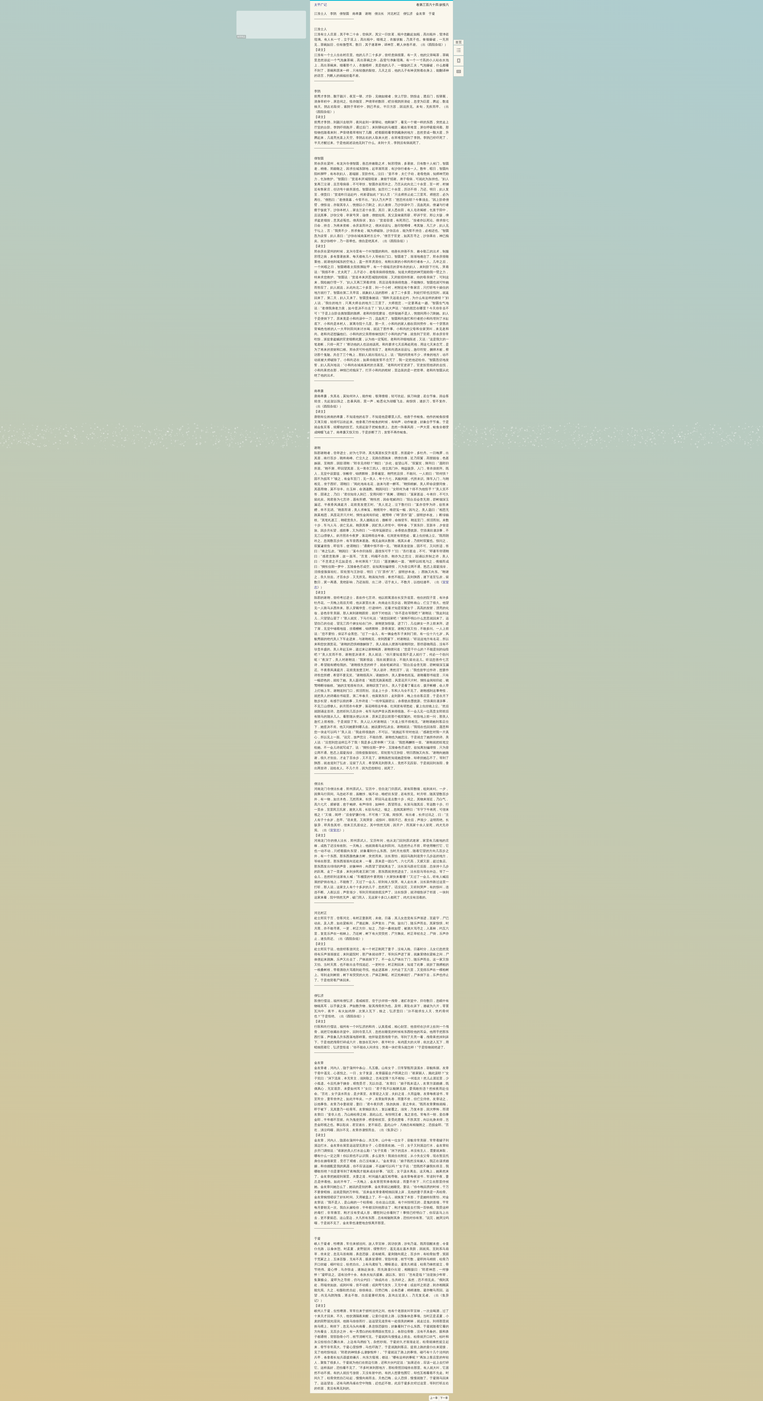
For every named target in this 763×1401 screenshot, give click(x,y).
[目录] (459, 50)
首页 (458, 42)
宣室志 (335, 830)
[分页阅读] (459, 71)
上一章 (434, 1398)
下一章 (444, 1398)
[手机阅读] (459, 61)
